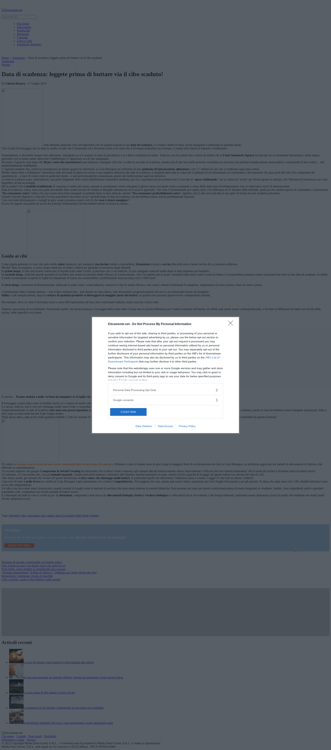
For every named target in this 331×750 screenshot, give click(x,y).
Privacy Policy (187, 426)
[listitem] (165, 390)
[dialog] (165, 375)
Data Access (165, 426)
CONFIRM (128, 411)
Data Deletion (144, 426)
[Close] (231, 324)
